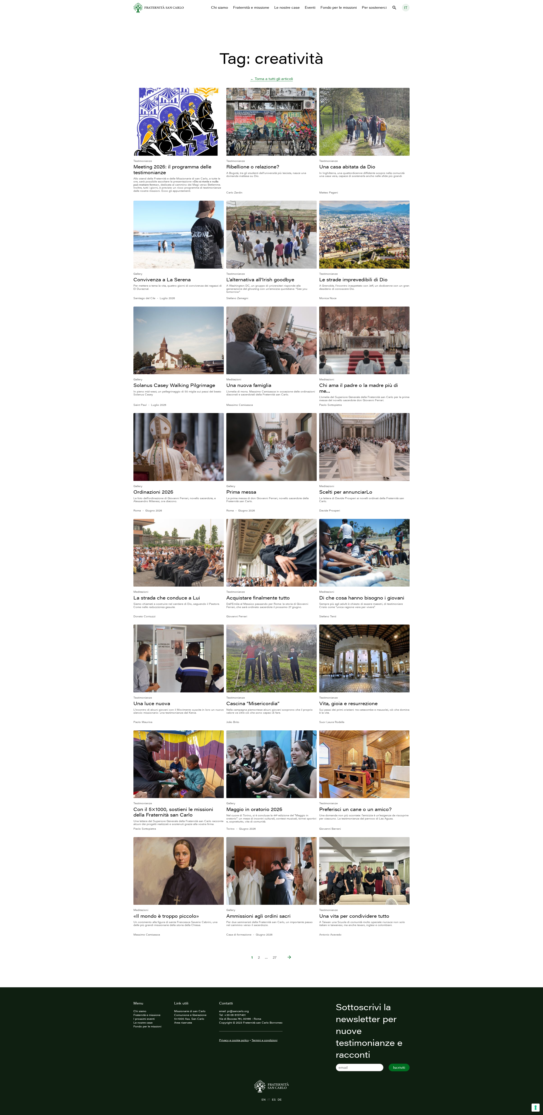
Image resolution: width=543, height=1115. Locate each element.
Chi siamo (219, 7)
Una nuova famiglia (248, 385)
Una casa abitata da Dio (347, 167)
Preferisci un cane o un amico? (355, 809)
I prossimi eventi (144, 1018)
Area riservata (183, 1022)
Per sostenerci (374, 7)
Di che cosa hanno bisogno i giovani (361, 598)
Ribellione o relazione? (252, 167)
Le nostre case (287, 7)
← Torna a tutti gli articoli (271, 78)
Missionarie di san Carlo (190, 1011)
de (279, 1099)
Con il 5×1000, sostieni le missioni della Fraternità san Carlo (173, 812)
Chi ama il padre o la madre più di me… (358, 388)
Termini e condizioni (264, 1040)
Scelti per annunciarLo (345, 492)
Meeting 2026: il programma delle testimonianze (172, 169)
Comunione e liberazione (190, 1015)
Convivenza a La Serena (162, 279)
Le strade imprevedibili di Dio (353, 279)
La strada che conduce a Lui (166, 598)
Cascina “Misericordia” (252, 703)
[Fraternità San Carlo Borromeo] (158, 8)
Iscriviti (399, 1067)
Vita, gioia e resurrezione (348, 703)
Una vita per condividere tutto (354, 916)
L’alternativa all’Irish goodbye (260, 279)
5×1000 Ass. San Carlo (189, 1018)
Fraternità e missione (251, 7)
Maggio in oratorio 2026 (254, 809)
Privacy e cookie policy (234, 1040)
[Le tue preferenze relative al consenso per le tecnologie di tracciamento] (536, 1108)
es (274, 1099)
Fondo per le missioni (338, 7)
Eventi (310, 7)
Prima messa (241, 492)
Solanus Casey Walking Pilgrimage (174, 385)
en (263, 1099)
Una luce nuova (151, 703)
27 (275, 957)
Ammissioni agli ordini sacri (258, 916)
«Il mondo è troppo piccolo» (166, 916)
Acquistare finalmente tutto (258, 598)
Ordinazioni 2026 (153, 492)
